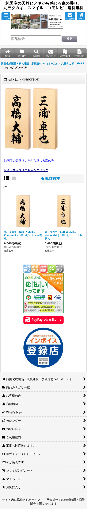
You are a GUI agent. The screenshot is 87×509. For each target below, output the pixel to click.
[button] (5, 16)
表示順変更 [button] (52, 178)
